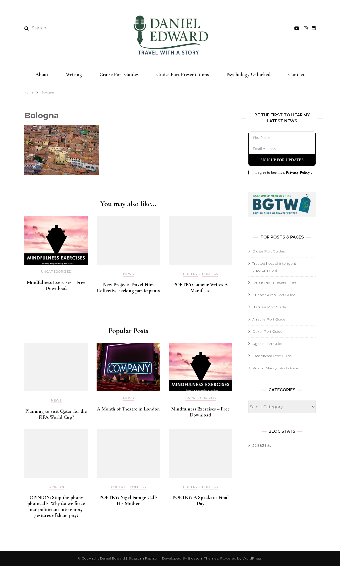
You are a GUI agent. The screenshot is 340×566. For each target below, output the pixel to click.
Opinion (56, 487)
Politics (210, 274)
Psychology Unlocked (249, 75)
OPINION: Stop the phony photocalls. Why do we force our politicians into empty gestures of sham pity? (56, 506)
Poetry (190, 274)
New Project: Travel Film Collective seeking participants (128, 288)
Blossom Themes (202, 558)
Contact (296, 75)
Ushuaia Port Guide (269, 307)
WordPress (252, 558)
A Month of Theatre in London (128, 409)
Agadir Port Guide (267, 343)
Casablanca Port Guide (272, 356)
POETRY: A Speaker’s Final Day (200, 500)
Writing (74, 75)
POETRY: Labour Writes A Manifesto (200, 288)
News (128, 274)
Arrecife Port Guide (268, 319)
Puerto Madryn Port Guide (275, 368)
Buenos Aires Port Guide (273, 295)
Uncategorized (56, 271)
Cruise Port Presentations (182, 75)
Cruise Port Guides (119, 75)
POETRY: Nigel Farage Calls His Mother (128, 500)
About (41, 75)
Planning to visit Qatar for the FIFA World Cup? (56, 414)
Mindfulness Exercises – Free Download (56, 285)
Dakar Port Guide (267, 331)
